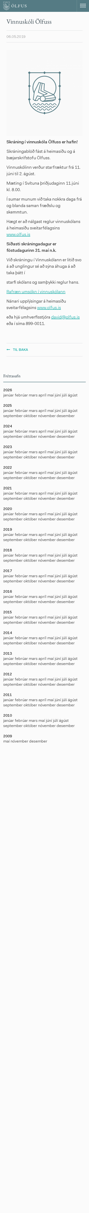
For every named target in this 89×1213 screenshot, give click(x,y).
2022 (7, 468)
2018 (7, 550)
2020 (7, 509)
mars (33, 396)
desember (66, 416)
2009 (7, 736)
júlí (65, 396)
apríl (42, 396)
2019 (7, 530)
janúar (9, 396)
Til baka (20, 350)
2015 (7, 612)
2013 (7, 654)
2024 (7, 427)
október (31, 416)
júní (58, 396)
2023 (7, 447)
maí (51, 396)
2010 (7, 716)
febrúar (22, 396)
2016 (7, 592)
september (13, 416)
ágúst (73, 396)
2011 (7, 695)
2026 (7, 390)
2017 (7, 571)
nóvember (47, 416)
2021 (7, 488)
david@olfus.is (65, 317)
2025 (7, 406)
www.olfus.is (18, 235)
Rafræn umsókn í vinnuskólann (35, 292)
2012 (7, 674)
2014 (7, 633)
